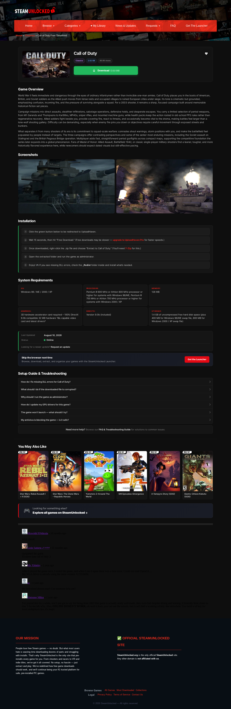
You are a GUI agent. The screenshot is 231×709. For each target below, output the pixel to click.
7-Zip (128, 248)
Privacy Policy (105, 694)
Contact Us (137, 694)
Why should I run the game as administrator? (44, 397)
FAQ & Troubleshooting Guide (115, 429)
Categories (71, 25)
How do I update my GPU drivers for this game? (46, 404)
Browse (47, 25)
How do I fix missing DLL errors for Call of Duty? (46, 381)
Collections (141, 690)
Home (28, 25)
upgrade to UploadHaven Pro (128, 240)
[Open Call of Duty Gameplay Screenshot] (164, 186)
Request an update (60, 347)
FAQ (173, 25)
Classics (30, 35)
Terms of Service (121, 694)
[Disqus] (115, 569)
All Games (110, 690)
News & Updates (126, 25)
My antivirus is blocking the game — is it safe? (45, 420)
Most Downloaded (125, 690)
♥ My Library (98, 25)
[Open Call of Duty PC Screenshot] (66, 186)
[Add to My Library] (206, 53)
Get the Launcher (196, 25)
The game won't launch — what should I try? (44, 412)
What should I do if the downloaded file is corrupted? (48, 389)
